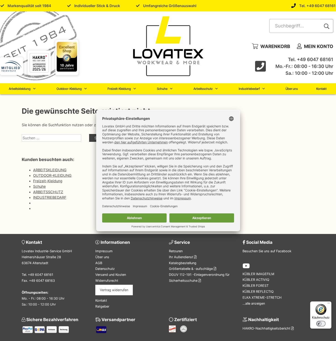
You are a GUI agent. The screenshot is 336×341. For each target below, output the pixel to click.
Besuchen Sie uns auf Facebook (267, 251)
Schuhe (162, 89)
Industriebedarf (249, 89)
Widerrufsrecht (106, 280)
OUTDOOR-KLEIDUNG (52, 175)
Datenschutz (105, 269)
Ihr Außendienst (181, 257)
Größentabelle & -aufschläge (191, 269)
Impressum (104, 251)
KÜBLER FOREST (256, 285)
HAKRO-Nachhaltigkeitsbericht (267, 328)
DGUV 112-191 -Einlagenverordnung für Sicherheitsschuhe (199, 277)
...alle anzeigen (254, 303)
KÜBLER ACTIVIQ (256, 280)
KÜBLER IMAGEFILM (258, 274)
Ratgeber (102, 306)
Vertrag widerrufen (114, 290)
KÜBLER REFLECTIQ (258, 291)
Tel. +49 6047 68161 (317, 5)
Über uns (291, 89)
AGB (98, 263)
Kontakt (321, 89)
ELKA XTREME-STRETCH (262, 297)
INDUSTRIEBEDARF (49, 197)
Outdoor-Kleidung (69, 89)
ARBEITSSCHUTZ (48, 192)
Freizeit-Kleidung (119, 89)
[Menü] (328, 304)
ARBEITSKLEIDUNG (50, 170)
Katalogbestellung (182, 263)
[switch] (320, 323)
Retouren (176, 251)
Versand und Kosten (110, 275)
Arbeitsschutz (203, 89)
